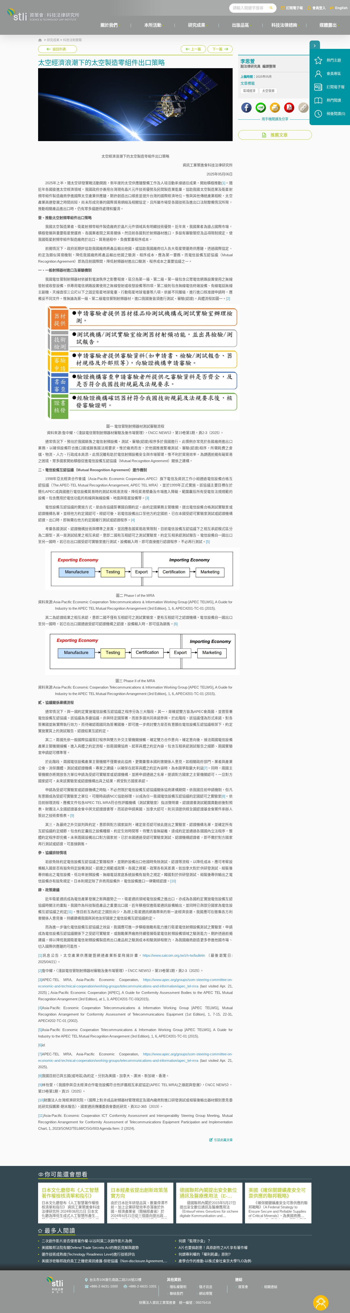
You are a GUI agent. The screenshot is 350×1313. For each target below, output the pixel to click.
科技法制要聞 (72, 40)
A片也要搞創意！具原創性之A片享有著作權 (213, 1248)
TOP (321, 1287)
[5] (208, 542)
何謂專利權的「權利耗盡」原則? (204, 1254)
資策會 (243, 1287)
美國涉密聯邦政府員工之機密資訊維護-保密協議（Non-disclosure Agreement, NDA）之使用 (103, 1261)
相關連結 (270, 1287)
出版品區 (240, 25)
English (341, 8)
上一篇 (193, 48)
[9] (72, 815)
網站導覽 (205, 1293)
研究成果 (196, 25)
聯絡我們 (176, 1293)
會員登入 (319, 8)
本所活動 (152, 25)
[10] (173, 881)
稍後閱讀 (336, 114)
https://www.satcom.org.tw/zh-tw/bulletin (174, 955)
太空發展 (268, 90)
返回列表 (59, 49)
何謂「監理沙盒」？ (195, 1241)
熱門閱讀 (334, 100)
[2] (228, 298)
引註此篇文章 (223, 1140)
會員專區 (334, 74)
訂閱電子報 (294, 8)
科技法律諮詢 (284, 25)
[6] (176, 624)
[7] (205, 768)
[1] (223, 183)
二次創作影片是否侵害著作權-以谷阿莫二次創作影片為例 (87, 1241)
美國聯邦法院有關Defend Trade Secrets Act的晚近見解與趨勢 (90, 1248)
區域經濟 (249, 90)
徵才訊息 (205, 1287)
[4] (133, 520)
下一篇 (220, 48)
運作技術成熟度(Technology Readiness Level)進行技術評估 (88, 1254)
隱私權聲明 (178, 1287)
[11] (69, 912)
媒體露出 (328, 25)
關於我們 (109, 25)
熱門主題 (334, 60)
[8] (223, 796)
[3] (147, 498)
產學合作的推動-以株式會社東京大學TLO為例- (215, 1261)
